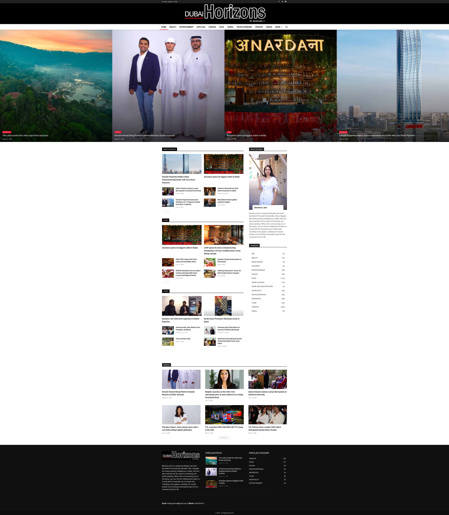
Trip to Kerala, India (183, 339)
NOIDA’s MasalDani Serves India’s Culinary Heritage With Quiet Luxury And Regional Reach (188, 273)
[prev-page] (163, 211)
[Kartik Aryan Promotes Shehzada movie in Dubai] (223, 306)
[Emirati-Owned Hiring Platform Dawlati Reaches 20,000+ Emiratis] (168, 86)
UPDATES (117, 132)
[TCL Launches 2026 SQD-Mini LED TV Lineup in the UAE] (224, 414)
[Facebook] (279, 1)
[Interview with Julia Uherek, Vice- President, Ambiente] (168, 330)
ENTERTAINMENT (258, 270)
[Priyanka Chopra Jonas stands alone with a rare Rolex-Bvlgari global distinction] (181, 414)
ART (253, 254)
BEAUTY (255, 258)
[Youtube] (285, 1)
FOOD (229, 132)
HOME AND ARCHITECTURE (262, 286)
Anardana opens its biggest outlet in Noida (222, 177)
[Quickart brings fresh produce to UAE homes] (210, 262)
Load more (223, 437)
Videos (254, 311)
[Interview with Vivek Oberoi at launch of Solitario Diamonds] (210, 330)
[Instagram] (282, 1)
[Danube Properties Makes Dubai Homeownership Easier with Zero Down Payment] (393, 86)
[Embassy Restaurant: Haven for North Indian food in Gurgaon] (210, 273)
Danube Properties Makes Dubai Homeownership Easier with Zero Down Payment (178, 180)
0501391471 (199, 503)
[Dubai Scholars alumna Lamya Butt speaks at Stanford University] (168, 191)
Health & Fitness (258, 282)
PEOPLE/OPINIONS (259, 294)
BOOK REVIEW (257, 262)
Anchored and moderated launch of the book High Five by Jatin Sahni (230, 341)
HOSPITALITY (6, 132)
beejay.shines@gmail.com (177, 503)
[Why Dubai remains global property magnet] (210, 203)
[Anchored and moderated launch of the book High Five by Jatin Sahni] (210, 342)
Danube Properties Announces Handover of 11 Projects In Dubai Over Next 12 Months (188, 202)
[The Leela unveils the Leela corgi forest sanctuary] (56, 86)
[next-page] (167, 211)
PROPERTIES (343, 132)
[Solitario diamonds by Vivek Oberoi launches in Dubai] (210, 191)
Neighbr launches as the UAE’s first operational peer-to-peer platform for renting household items (224, 395)
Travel (254, 303)
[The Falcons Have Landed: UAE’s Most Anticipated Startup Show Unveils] (267, 414)
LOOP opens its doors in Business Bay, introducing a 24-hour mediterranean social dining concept (222, 251)
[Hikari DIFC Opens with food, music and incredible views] (168, 262)
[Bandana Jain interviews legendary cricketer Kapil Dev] (182, 306)
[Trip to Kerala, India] (168, 342)
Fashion (255, 274)
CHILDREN (256, 266)
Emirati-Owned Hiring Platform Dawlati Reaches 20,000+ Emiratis (230, 471)
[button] (286, 27)
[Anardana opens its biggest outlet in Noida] (280, 86)
